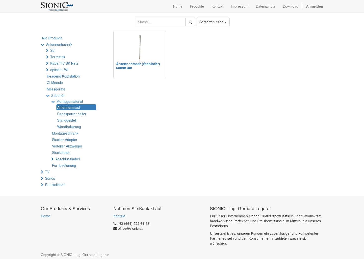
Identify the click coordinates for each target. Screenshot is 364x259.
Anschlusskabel (67, 158)
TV (47, 171)
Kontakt (119, 215)
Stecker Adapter (64, 139)
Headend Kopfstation (63, 76)
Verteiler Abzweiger (67, 146)
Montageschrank (65, 133)
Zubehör (58, 95)
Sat (52, 50)
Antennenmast (68, 107)
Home (45, 215)
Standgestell (67, 120)
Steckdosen (61, 152)
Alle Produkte (52, 37)
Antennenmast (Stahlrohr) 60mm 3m (138, 65)
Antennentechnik (59, 44)
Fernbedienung (64, 165)
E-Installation (55, 184)
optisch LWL (59, 69)
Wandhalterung (69, 126)
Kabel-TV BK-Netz (64, 63)
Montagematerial (69, 101)
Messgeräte (56, 88)
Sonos (50, 178)
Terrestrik (57, 56)
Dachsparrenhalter (71, 113)
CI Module (55, 82)
